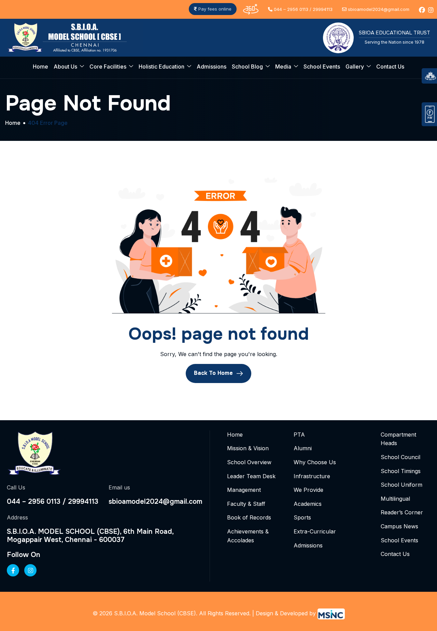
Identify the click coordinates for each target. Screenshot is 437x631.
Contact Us (390, 66)
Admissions (211, 66)
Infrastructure (312, 476)
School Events (322, 66)
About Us (65, 66)
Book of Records (249, 517)
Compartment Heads (398, 439)
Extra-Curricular (315, 531)
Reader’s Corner (402, 512)
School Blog (247, 66)
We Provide (308, 489)
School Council (400, 457)
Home (40, 66)
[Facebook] (13, 570)
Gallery (355, 66)
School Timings (401, 471)
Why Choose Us (315, 462)
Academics (308, 503)
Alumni (303, 448)
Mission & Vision (248, 448)
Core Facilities (107, 66)
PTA (299, 434)
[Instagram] (30, 570)
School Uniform (401, 484)
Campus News (399, 526)
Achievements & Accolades (248, 536)
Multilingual (395, 498)
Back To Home (214, 373)
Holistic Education (161, 66)
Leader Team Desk (251, 476)
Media (283, 66)
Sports (302, 517)
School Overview (249, 462)
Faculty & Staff (246, 503)
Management (244, 489)
